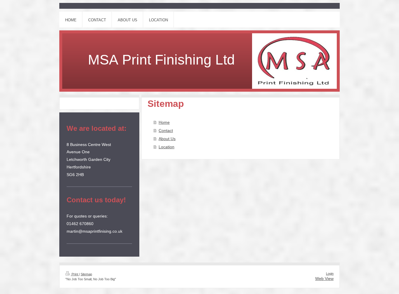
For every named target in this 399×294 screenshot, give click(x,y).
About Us (167, 138)
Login (330, 273)
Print (75, 274)
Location (166, 147)
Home (164, 122)
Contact (166, 130)
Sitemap (86, 274)
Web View (324, 278)
